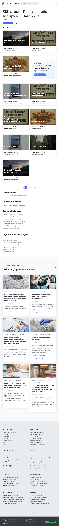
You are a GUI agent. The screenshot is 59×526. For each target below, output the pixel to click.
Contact (5, 434)
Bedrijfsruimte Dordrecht (37, 501)
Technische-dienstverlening (15, 292)
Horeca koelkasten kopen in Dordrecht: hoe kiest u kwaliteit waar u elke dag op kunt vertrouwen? (43, 388)
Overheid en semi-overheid (42, 334)
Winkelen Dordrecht (36, 454)
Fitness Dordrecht (8, 252)
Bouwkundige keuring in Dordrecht (13, 224)
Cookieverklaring (8, 440)
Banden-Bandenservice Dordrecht (13, 499)
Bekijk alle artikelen (50, 268)
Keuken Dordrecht (36, 478)
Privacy (5, 444)
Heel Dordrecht (8, 23)
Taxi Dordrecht (34, 436)
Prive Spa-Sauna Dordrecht (38, 497)
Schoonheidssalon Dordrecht (11, 458)
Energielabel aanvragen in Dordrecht (14, 221)
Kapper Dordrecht (36, 438)
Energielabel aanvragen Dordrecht (13, 226)
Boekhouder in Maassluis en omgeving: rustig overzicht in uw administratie (15, 385)
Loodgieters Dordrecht (10, 462)
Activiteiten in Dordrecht (10, 240)
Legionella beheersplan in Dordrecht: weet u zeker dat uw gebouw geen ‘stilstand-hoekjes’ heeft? (15, 297)
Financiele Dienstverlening (14, 334)
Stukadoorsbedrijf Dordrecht (11, 464)
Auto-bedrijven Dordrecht (11, 495)
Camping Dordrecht (36, 462)
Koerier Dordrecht (8, 217)
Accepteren (50, 521)
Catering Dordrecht (9, 456)
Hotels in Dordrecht (9, 249)
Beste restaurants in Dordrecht (12, 242)
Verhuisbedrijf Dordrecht (10, 466)
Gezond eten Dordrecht (37, 444)
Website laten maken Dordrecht (40, 483)
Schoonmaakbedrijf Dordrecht (12, 483)
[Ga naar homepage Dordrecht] (10, 3)
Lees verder (9, 313)
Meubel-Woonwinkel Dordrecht (40, 456)
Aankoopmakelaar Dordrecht (12, 228)
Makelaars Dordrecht (9, 485)
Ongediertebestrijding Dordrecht (40, 503)
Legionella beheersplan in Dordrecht (42, 338)
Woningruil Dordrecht (36, 495)
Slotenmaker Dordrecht (10, 503)
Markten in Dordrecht (9, 247)
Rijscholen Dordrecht (36, 432)
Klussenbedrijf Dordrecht (10, 478)
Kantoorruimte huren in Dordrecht (13, 214)
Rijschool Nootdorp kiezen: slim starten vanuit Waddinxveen (42, 296)
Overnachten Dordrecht (37, 464)
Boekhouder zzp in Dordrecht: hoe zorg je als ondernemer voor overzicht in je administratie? (15, 340)
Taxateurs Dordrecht (9, 481)
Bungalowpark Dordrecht (38, 468)
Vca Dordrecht (34, 479)
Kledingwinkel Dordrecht (37, 481)
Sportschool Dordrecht (37, 485)
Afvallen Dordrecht (36, 442)
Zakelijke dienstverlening (14, 381)
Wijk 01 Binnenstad (20, 23)
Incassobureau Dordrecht (38, 499)
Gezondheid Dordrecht (37, 440)
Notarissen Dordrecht (9, 479)
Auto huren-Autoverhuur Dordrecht (13, 497)
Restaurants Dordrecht (10, 454)
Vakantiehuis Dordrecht (37, 466)
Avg (4, 442)
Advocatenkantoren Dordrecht (12, 501)
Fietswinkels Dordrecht (37, 434)
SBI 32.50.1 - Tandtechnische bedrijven (14, 196)
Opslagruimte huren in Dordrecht (13, 219)
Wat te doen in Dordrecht (10, 238)
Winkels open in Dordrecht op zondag (14, 245)
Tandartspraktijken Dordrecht (12, 460)
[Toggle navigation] (56, 3)
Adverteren (6, 436)
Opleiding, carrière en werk (42, 292)
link (13, 205)
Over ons (5, 438)
